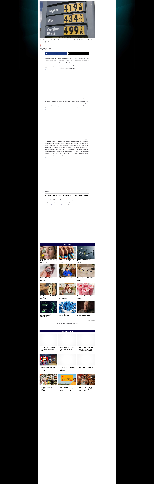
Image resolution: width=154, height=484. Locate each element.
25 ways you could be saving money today (59, 204)
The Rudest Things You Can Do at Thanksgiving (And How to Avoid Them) (86, 389)
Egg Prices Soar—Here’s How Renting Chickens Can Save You (67, 349)
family (51, 239)
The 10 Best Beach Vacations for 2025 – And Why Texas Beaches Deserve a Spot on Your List (86, 349)
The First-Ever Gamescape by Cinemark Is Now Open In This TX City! (48, 369)
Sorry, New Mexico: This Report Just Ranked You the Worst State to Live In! (67, 389)
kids (62, 239)
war (76, 239)
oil (63, 239)
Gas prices (55, 239)
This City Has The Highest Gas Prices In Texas (86, 368)
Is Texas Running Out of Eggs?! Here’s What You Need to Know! (48, 389)
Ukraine (73, 239)
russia (65, 239)
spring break (69, 239)
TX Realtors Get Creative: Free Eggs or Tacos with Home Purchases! (67, 369)
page (79, 65)
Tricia (41, 46)
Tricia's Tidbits (53, 241)
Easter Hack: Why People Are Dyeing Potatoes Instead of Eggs (48, 349)
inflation (59, 239)
